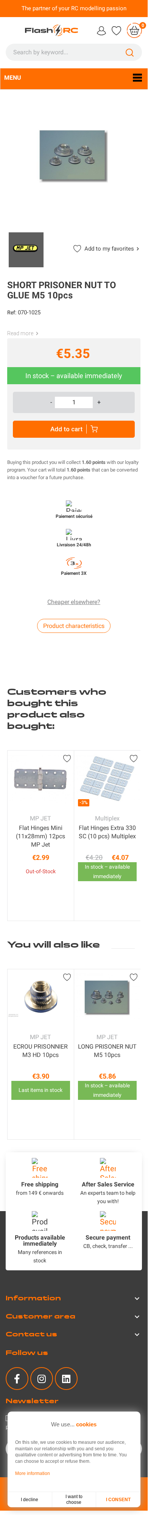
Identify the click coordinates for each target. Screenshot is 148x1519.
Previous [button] (13, 835)
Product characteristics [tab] (73, 625)
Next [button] (134, 835)
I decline (29, 1499)
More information (32, 1473)
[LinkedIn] (66, 1378)
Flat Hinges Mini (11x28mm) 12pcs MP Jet (40, 836)
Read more (20, 333)
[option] (40, 835)
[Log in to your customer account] (101, 30)
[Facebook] (17, 1378)
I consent (118, 1499)
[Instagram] (41, 1378)
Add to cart (66, 429)
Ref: (11, 312)
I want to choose (74, 1499)
